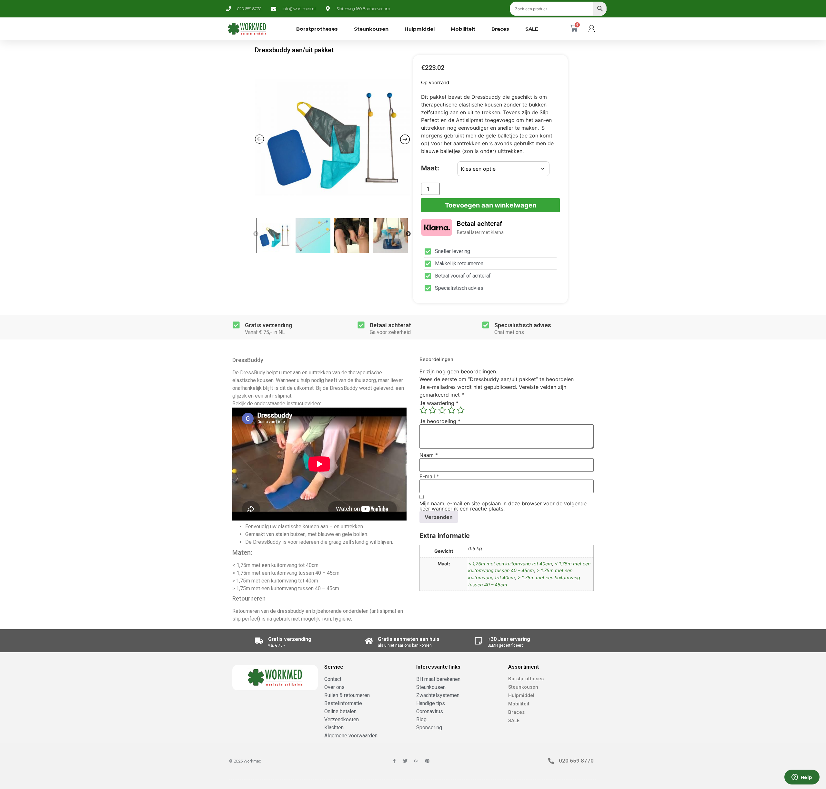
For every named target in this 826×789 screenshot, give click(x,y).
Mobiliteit (463, 29)
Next (408, 234)
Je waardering (438, 403)
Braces (500, 29)
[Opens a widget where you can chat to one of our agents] (802, 778)
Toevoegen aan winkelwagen (490, 205)
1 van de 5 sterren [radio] (423, 410)
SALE (531, 29)
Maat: (430, 168)
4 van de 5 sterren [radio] (451, 410)
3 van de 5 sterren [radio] (442, 410)
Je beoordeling (439, 421)
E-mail (429, 476)
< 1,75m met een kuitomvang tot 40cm (510, 563)
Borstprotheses (317, 29)
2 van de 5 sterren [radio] (433, 410)
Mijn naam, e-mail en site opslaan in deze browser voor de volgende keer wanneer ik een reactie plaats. (503, 506)
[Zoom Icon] (332, 137)
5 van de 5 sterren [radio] (461, 410)
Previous (256, 234)
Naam (428, 455)
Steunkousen (371, 29)
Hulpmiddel (420, 29)
